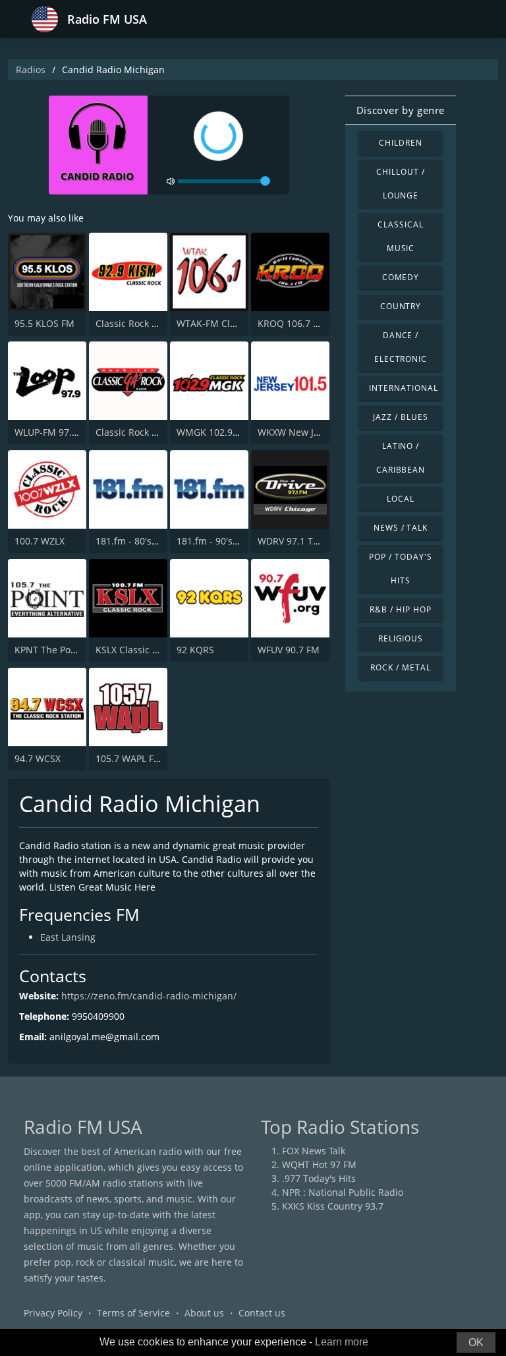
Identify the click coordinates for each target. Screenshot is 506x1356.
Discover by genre (400, 110)
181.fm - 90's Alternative (230, 541)
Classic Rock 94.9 (133, 432)
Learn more (341, 1341)
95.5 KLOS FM (44, 323)
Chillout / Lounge (400, 183)
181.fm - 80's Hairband (146, 541)
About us (204, 1313)
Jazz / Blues (400, 417)
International (403, 388)
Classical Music (401, 236)
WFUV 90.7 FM (289, 649)
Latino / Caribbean (401, 457)
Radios (30, 69)
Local (400, 498)
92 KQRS (195, 649)
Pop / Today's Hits (400, 568)
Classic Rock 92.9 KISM (145, 323)
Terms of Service (133, 1313)
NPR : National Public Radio (342, 1192)
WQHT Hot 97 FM (319, 1164)
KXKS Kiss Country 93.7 (332, 1206)
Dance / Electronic (401, 347)
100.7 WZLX (39, 541)
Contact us (262, 1313)
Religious (401, 638)
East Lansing (68, 937)
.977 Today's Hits (319, 1178)
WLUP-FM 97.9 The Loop (67, 432)
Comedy (401, 277)
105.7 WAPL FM (129, 758)
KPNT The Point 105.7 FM (69, 649)
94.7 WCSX (37, 758)
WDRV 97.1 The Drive (304, 541)
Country (401, 306)
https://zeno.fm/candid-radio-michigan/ (149, 995)
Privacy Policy (53, 1313)
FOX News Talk (313, 1150)
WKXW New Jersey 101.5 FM (319, 432)
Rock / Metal (400, 667)
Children (400, 142)
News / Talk (401, 527)
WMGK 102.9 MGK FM (224, 432)
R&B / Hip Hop (400, 609)
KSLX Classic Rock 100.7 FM (155, 649)
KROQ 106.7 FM (292, 323)
